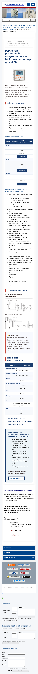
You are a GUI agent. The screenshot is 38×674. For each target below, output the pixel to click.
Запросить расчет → (16, 478)
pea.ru (5, 25)
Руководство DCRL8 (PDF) (16, 424)
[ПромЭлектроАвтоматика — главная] (13, 4)
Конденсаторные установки (17, 25)
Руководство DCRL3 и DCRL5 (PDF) (19, 421)
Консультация (9, 557)
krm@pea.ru (14, 535)
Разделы (7, 553)
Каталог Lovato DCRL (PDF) (16, 418)
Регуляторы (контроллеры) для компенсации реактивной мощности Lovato (19, 27)
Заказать (22, 156)
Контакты (8, 548)
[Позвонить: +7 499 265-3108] (28, 4)
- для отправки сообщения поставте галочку (14, 641)
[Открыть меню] (33, 4)
